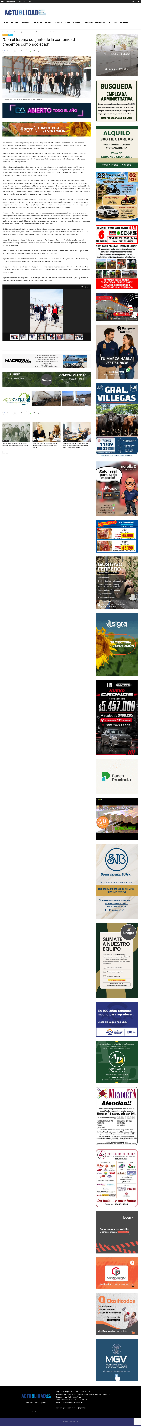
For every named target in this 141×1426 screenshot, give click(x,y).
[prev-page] (3, 452)
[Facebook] (130, 1)
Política (10, 34)
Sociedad (9, 32)
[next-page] (7, 452)
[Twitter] (136, 1)
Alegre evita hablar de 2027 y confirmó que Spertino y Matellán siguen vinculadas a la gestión (45, 445)
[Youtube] (139, 1)
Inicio (4, 32)
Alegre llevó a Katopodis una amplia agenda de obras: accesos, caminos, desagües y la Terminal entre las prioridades (76, 445)
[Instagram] (133, 1)
